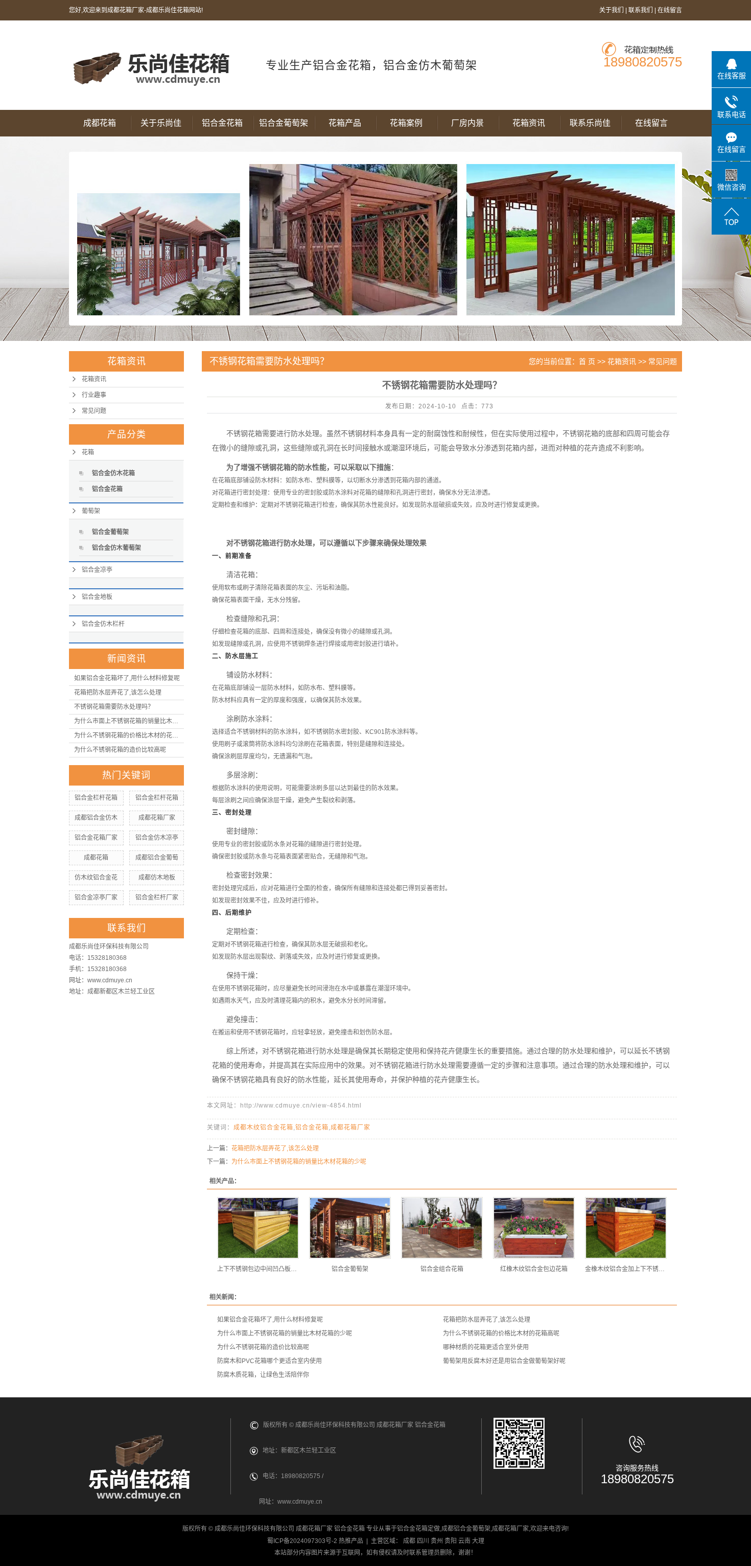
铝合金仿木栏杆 (103, 624)
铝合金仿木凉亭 (156, 837)
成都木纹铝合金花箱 (263, 1127)
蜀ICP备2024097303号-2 (302, 1541)
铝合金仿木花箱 (113, 473)
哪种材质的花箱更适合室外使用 (486, 1347)
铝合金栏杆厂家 (156, 897)
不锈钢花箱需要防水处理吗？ (114, 706)
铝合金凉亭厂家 (96, 897)
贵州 (437, 1541)
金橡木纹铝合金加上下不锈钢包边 (626, 1269)
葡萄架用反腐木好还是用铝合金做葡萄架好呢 (504, 1361)
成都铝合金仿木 (96, 817)
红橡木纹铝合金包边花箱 (534, 1269)
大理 (478, 1541)
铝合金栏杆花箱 (96, 797)
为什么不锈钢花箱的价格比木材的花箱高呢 (129, 735)
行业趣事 (94, 395)
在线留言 (670, 10)
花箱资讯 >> (627, 361)
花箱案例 (406, 123)
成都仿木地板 (156, 877)
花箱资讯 (528, 123)
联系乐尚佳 (590, 123)
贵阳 (450, 1541)
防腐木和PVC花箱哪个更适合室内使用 (269, 1361)
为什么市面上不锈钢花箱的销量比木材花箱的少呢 (129, 721)
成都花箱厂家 (156, 817)
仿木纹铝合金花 (96, 877)
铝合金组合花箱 (441, 1269)
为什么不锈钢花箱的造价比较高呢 (120, 749)
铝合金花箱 (222, 123)
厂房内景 (467, 123)
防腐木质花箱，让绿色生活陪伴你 (263, 1374)
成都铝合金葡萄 (156, 857)
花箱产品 (344, 123)
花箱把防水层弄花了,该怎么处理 (117, 692)
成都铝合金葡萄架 (465, 1528)
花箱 (88, 452)
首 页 (587, 361)
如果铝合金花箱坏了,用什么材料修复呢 (127, 678)
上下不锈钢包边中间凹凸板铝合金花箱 (258, 1269)
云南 (464, 1541)
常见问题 (94, 410)
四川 (423, 1541)
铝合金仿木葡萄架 (116, 547)
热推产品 (351, 1541)
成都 (409, 1541)
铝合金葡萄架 (283, 123)
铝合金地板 (97, 597)
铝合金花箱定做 (418, 1528)
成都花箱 (99, 123)
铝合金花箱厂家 (96, 837)
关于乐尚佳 (160, 123)
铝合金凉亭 (97, 569)
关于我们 (611, 10)
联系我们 (640, 10)
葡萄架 (91, 511)
